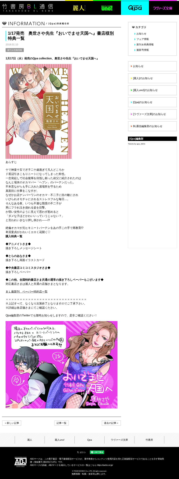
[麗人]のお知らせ (143, 78)
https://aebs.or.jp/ (105, 465)
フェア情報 (143, 39)
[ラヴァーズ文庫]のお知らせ (149, 114)
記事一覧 (61, 423)
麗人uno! (60, 439)
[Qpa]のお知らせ (142, 102)
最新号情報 (143, 49)
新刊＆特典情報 (14, 50)
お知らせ (141, 33)
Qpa (89, 439)
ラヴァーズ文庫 (119, 439)
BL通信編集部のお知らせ (147, 126)
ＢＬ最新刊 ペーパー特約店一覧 (27, 291)
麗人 (29, 439)
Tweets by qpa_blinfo (136, 144)
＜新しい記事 (11, 423)
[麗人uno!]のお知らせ (145, 90)
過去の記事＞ (111, 423)
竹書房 (149, 439)
